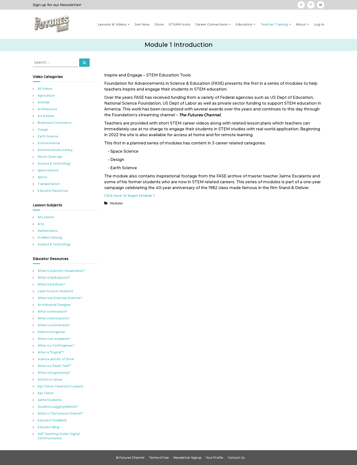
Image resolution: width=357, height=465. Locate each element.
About (301, 24)
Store (159, 24)
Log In (319, 24)
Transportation (49, 184)
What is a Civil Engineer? (56, 345)
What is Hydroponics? (54, 277)
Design (43, 129)
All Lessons (46, 217)
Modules (116, 203)
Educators (244, 24)
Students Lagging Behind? (58, 406)
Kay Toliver (46, 393)
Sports (42, 177)
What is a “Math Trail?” (54, 366)
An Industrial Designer (54, 305)
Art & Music (46, 116)
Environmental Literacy (55, 150)
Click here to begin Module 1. (129, 195)
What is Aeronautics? (54, 318)
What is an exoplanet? (54, 338)
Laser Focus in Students (55, 291)
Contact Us (236, 457)
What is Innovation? (52, 311)
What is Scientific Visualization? (61, 271)
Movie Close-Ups (50, 156)
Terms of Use (159, 457)
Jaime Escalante (50, 400)
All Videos (45, 89)
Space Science (48, 170)
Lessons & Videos (112, 24)
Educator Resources (53, 190)
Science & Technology (54, 163)
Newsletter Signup (187, 457)
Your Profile (214, 457)
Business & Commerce (54, 123)
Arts (41, 224)
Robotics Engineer (51, 332)
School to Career (50, 379)
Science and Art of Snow (56, 359)
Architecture (47, 109)
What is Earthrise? (51, 284)
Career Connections (211, 24)
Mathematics (48, 230)
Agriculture (46, 95)
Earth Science (48, 136)
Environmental (49, 143)
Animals (44, 102)
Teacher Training (274, 24)
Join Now (142, 24)
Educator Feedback (52, 420)
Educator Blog (48, 427)
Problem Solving (50, 237)
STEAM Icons (179, 24)
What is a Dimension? (54, 325)
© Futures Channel (130, 457)
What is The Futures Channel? (60, 413)
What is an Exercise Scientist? (60, 298)
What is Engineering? (54, 372)
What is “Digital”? (51, 352)
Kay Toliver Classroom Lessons (60, 386)
